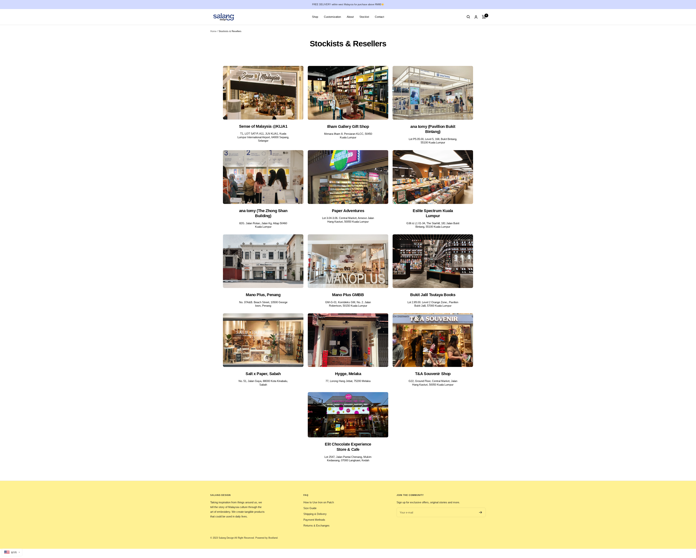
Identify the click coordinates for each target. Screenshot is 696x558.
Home (213, 31)
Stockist (364, 16)
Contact (379, 16)
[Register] (480, 512)
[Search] (468, 16)
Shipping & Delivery (315, 513)
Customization (332, 16)
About (350, 16)
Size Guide (309, 508)
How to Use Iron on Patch (318, 502)
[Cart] (484, 17)
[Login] (476, 16)
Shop (315, 16)
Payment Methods (314, 519)
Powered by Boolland (266, 537)
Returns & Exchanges (316, 525)
